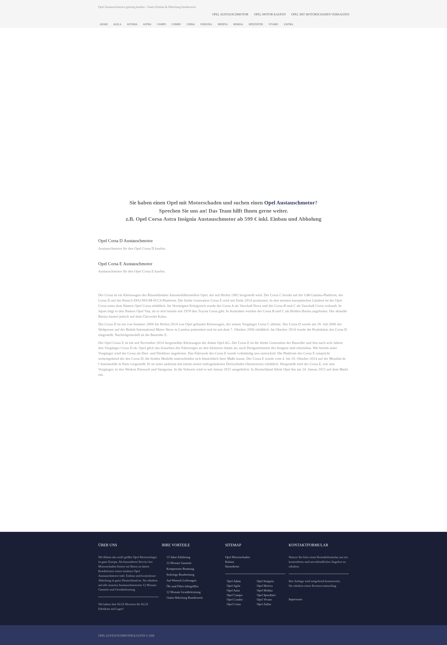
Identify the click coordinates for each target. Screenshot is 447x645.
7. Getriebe (158, 102)
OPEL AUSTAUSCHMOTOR (230, 14)
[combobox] (273, 85)
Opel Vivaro (264, 599)
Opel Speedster (266, 595)
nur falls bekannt (159, 145)
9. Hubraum (259, 102)
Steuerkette (232, 566)
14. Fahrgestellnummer (268, 128)
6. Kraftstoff (109, 102)
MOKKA (238, 24)
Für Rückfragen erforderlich (215, 92)
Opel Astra (233, 590)
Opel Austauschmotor (289, 203)
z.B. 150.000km (209, 119)
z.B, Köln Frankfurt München (216, 145)
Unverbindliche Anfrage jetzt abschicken (221, 177)
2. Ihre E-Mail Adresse (167, 76)
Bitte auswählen (108, 119)
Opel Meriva (265, 585)
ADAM (104, 24)
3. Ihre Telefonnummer (217, 76)
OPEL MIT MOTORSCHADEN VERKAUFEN (320, 14)
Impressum (295, 599)
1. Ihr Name (109, 76)
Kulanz (229, 562)
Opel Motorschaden (237, 557)
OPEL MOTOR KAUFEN (270, 14)
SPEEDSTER (256, 24)
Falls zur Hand (258, 145)
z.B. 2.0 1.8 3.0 (258, 119)
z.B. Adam (306, 92)
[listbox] (123, 111)
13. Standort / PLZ (214, 128)
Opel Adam (234, 581)
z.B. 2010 (305, 119)
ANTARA (132, 24)
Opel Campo (235, 595)
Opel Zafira (264, 604)
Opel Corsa (234, 604)
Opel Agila (233, 585)
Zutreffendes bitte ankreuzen (322, 128)
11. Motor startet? (114, 128)
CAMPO (161, 24)
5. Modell (307, 76)
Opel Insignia (265, 581)
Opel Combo (235, 599)
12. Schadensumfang (165, 128)
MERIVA (223, 24)
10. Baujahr (309, 102)
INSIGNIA (206, 24)
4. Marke (257, 76)
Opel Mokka (265, 590)
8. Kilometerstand (213, 102)
